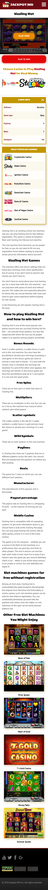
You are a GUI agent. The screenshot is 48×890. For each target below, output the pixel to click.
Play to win (24, 59)
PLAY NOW (24, 35)
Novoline (40, 107)
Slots (42, 115)
